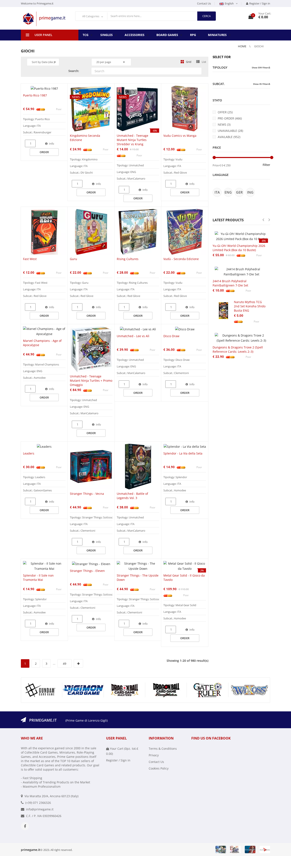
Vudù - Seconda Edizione (181, 259)
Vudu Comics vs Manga (179, 136)
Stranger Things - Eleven (87, 571)
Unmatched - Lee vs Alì (133, 336)
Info (51, 143)
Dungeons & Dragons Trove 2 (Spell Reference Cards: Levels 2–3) (238, 349)
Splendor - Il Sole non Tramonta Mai (38, 577)
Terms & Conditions (163, 749)
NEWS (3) (224, 124)
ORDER (44, 152)
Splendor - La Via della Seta (182, 453)
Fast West (30, 259)
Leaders (28, 453)
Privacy (154, 755)
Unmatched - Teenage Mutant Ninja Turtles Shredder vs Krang (132, 140)
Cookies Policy (159, 768)
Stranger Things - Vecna (87, 494)
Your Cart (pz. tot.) (122, 751)
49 (64, 663)
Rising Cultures (127, 259)
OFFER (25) (225, 112)
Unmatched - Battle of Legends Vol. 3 (132, 496)
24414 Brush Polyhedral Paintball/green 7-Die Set (230, 283)
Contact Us (204, 3)
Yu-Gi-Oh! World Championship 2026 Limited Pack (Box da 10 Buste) (239, 248)
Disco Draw (171, 336)
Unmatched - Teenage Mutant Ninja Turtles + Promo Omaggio (91, 380)
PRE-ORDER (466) (230, 118)
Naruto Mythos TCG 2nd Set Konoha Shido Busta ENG (249, 306)
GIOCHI (259, 46)
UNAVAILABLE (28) (230, 131)
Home (242, 46)
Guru (73, 259)
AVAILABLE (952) (229, 137)
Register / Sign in (259, 3)
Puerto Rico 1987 (35, 95)
